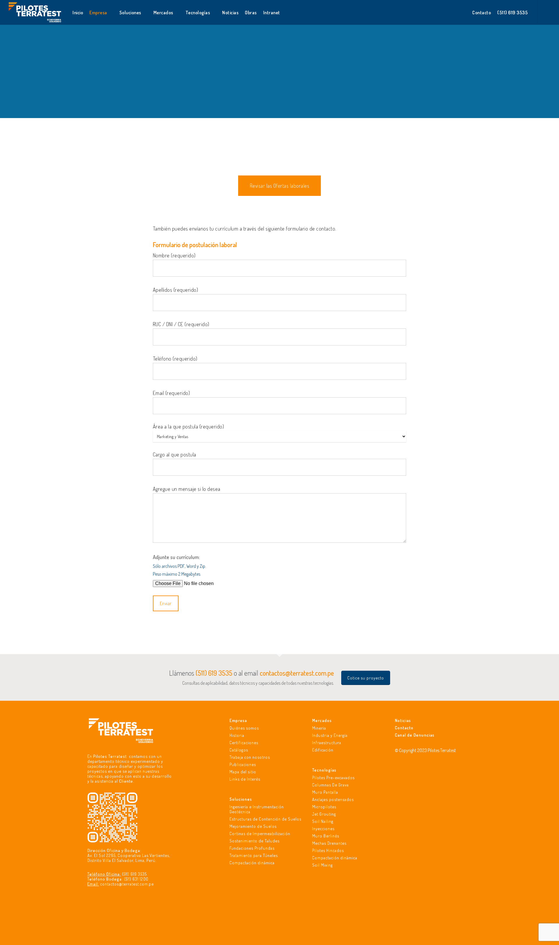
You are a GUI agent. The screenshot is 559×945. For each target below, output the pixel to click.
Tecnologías (324, 769)
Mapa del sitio (242, 771)
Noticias (403, 720)
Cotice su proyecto (365, 677)
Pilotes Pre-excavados (333, 777)
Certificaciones (243, 742)
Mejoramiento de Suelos (253, 826)
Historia (236, 735)
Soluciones (240, 799)
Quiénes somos (244, 728)
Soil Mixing (322, 865)
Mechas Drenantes (329, 843)
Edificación (322, 749)
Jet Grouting (324, 813)
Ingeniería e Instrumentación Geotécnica (256, 809)
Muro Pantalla (325, 792)
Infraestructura (326, 742)
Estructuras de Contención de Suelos (265, 818)
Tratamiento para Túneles (253, 855)
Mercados (322, 720)
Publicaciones (242, 764)
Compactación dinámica (252, 862)
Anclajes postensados (333, 799)
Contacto (404, 727)
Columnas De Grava (330, 784)
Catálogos (238, 749)
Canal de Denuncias (414, 735)
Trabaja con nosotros (249, 757)
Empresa (238, 720)
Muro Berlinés (325, 835)
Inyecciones (323, 828)
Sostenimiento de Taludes (254, 840)
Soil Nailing (322, 821)
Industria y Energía (330, 735)
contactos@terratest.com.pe (127, 883)
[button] (279, 185)
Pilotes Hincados (328, 850)
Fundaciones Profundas (252, 848)
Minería (319, 728)
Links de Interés (244, 779)
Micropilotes (324, 806)
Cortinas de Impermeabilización (259, 833)
